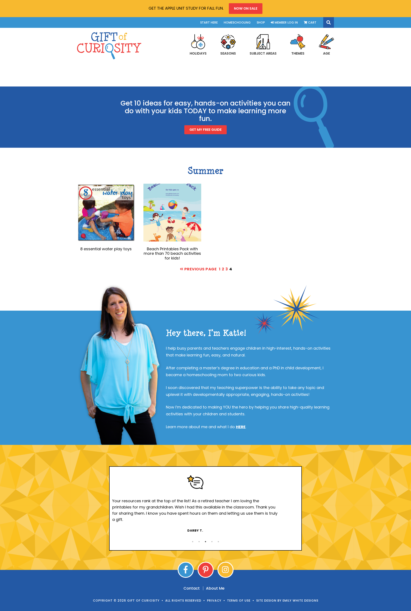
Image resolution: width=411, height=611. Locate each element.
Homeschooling (237, 22)
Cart (311, 22)
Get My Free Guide (205, 129)
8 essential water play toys (106, 249)
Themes (297, 53)
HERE (241, 426)
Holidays (198, 53)
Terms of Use (238, 600)
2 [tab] (199, 541)
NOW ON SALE (245, 8)
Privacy (214, 600)
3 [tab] (205, 541)
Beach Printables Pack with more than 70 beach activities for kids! (172, 253)
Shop (261, 22)
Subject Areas (263, 53)
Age (326, 53)
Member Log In (286, 22)
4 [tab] (212, 541)
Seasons (228, 53)
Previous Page (200, 269)
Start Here (209, 22)
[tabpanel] (205, 504)
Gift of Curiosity (109, 45)
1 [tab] (193, 541)
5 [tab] (218, 541)
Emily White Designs (300, 600)
